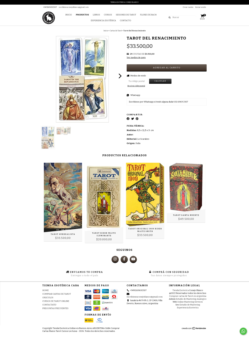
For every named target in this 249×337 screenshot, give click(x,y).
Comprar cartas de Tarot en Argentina (187, 296)
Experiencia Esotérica (103, 20)
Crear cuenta (188, 7)
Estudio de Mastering (190, 305)
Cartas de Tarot (116, 31)
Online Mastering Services (190, 302)
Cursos (108, 15)
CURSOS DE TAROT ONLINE (55, 301)
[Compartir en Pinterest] (137, 118)
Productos (82, 15)
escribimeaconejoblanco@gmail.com (74, 7)
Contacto (125, 20)
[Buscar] (169, 17)
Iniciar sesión (200, 7)
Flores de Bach (148, 15)
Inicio (68, 15)
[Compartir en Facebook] (128, 118)
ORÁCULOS (47, 297)
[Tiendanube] (194, 329)
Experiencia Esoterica (187, 307)
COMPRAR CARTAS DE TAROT (56, 294)
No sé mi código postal (136, 86)
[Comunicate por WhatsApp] (243, 331)
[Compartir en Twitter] (132, 118)
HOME (45, 290)
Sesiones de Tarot (126, 15)
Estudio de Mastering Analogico (191, 299)
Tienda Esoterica (180, 290)
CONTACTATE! (49, 305)
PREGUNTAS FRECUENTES (55, 308)
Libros (96, 15)
